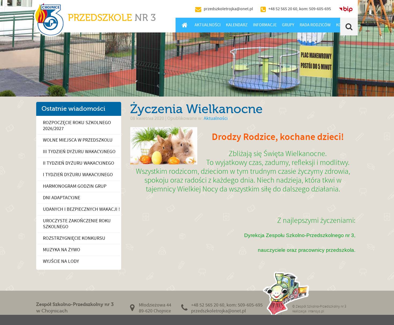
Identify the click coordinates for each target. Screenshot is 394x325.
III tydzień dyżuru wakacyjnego (79, 152)
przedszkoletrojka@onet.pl (228, 9)
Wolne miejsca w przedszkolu (78, 140)
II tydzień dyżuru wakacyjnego (78, 163)
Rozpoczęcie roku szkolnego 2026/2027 (77, 126)
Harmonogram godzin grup (74, 186)
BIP (346, 9)
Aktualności (208, 25)
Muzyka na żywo (61, 250)
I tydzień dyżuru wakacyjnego (78, 175)
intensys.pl (316, 311)
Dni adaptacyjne (61, 198)
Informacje (265, 25)
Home (184, 25)
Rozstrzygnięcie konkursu (74, 238)
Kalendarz (237, 25)
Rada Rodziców (315, 25)
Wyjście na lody (61, 261)
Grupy (288, 25)
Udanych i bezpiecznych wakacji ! (81, 209)
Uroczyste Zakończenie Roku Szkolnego (77, 224)
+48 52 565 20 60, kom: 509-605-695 (299, 9)
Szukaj (349, 26)
